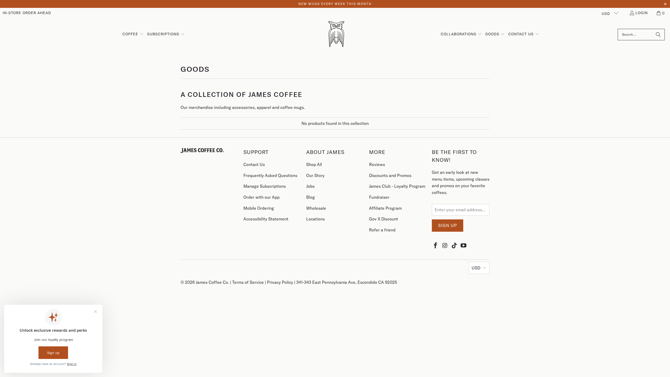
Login (641, 12)
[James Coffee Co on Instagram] (445, 245)
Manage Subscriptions (264, 186)
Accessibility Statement (265, 218)
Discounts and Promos (390, 175)
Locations (315, 218)
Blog (310, 197)
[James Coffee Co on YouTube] (464, 245)
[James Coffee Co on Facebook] (436, 245)
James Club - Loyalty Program (397, 186)
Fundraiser (379, 197)
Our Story (315, 175)
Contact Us (254, 164)
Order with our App (261, 197)
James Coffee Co (212, 282)
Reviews (377, 164)
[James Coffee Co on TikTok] (454, 245)
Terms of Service (248, 282)
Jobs (310, 186)
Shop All (314, 164)
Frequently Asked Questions (270, 175)
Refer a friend (382, 229)
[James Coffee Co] (336, 34)
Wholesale (316, 208)
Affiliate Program (385, 208)
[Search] (658, 34)
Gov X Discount (383, 218)
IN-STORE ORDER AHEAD (27, 12)
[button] (661, 13)
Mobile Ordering (258, 208)
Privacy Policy (280, 282)
